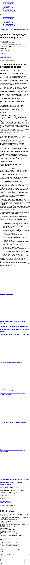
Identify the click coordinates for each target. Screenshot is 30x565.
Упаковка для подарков (9, 10)
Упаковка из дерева (8, 3)
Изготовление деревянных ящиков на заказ (14, 479)
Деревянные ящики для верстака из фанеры (15, 334)
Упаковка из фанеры (8, 2)
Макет (1, 539)
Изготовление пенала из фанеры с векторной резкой (11, 483)
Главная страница (4, 29)
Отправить (3, 555)
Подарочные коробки (8, 7)
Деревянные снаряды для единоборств (13, 422)
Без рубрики (14, 29)
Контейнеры (6, 6)
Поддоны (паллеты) (8, 9)
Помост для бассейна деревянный (11, 362)
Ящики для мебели (6, 294)
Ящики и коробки (7, 4)
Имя (1, 540)
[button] (15, 14)
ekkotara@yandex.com (5, 57)
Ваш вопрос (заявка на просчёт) (8, 554)
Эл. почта (3, 544)
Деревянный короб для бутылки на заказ (14, 326)
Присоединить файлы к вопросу (8, 545)
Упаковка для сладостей (9, 11)
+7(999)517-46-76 (4, 50)
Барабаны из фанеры (7, 390)
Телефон (2, 542)
